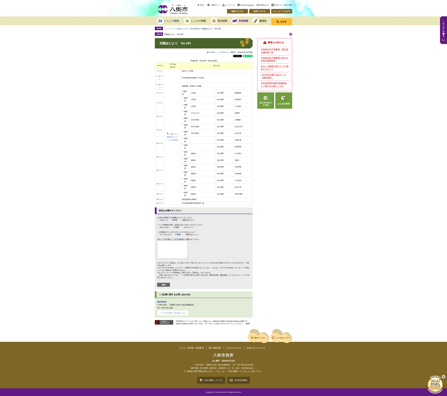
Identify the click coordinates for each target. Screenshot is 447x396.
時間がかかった (192, 234)
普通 (175, 220)
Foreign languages (247, 5)
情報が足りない (188, 220)
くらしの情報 (171, 20)
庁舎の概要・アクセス (213, 380)
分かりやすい (165, 227)
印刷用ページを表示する (219, 52)
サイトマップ (230, 5)
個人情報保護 (215, 348)
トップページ (169, 29)
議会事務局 (195, 29)
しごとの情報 (198, 20)
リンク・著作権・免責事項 (191, 348)
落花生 (263, 20)
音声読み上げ (264, 5)
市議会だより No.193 (173, 34)
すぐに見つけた (166, 234)
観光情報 (222, 20)
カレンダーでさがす (282, 11)
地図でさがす (260, 11)
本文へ (202, 5)
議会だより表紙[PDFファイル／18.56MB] (173, 137)
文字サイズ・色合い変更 (283, 5)
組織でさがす (237, 11)
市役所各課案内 (240, 380)
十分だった (164, 220)
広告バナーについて (256, 348)
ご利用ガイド (215, 5)
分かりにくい (189, 227)
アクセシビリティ (234, 348)
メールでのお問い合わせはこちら (172, 313)
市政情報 (243, 20)
